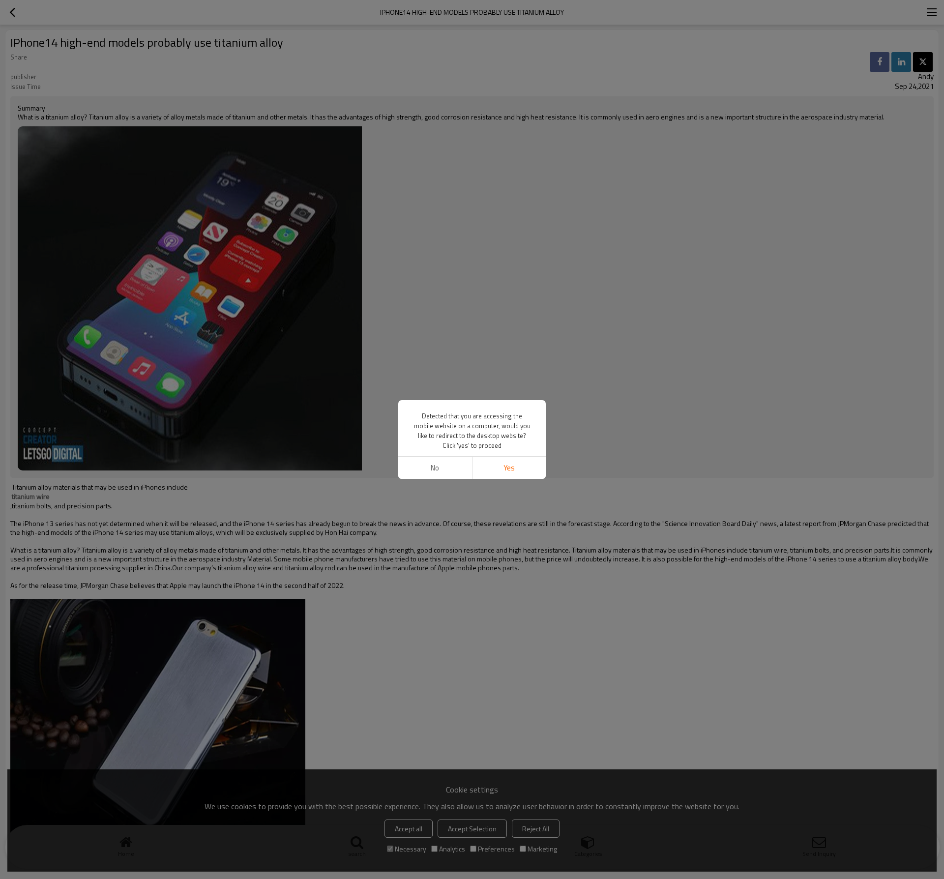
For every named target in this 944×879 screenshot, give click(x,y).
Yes (509, 467)
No (435, 467)
